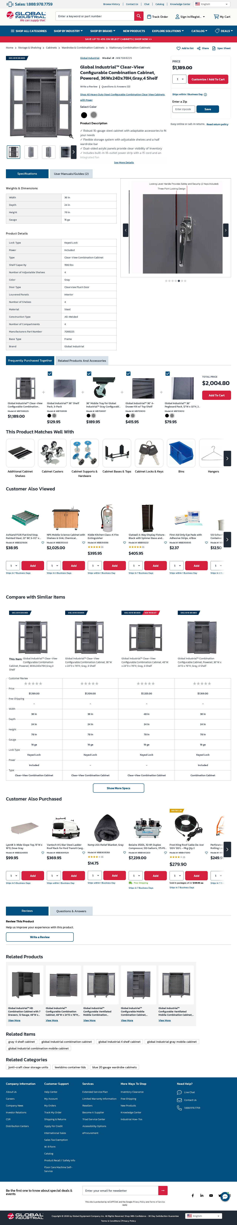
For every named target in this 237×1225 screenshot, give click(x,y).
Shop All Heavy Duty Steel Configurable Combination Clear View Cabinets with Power (122, 97)
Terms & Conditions (111, 1221)
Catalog (160, 4)
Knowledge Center (180, 4)
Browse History (111, 4)
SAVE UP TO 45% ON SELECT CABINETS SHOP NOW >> (118, 39)
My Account (51, 1099)
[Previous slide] (125, 230)
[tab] (27, 173)
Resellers (87, 1106)
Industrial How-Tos (131, 1119)
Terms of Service (157, 1201)
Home (9, 47)
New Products (128, 1106)
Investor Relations (16, 1112)
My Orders (50, 1106)
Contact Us (132, 4)
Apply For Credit (53, 1126)
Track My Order (52, 1112)
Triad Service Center (93, 1119)
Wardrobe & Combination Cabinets (83, 47)
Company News (14, 1106)
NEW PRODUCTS (134, 31)
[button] (211, 4)
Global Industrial (89, 58)
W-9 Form (50, 1147)
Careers (10, 1099)
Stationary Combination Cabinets (129, 47)
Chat (146, 4)
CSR (8, 1119)
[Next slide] (225, 230)
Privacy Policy (139, 1201)
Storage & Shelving (29, 47)
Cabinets (51, 47)
